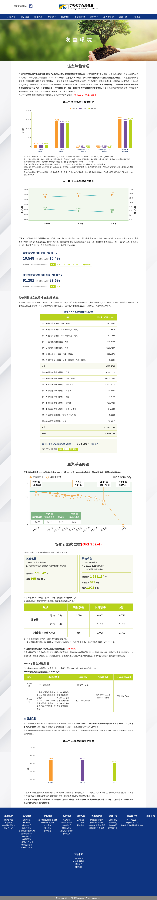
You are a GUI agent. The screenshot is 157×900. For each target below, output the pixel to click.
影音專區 (113, 825)
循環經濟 (66, 834)
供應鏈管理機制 (96, 820)
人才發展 (80, 823)
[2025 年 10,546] (46, 146)
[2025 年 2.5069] (88, 147)
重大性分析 (8, 828)
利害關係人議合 (8, 825)
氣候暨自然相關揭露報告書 (132, 825)
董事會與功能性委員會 (48, 820)
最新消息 (113, 820)
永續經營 (11, 17)
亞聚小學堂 (78, 859)
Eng (25, 6)
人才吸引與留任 (26, 842)
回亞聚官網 (18, 6)
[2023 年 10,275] (35, 146)
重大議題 (25, 17)
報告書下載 (108, 17)
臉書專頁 (113, 823)
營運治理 (38, 17)
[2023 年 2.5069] (77, 147)
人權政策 (80, 820)
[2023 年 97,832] (56, 134)
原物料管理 (26, 828)
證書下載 (123, 17)
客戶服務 (47, 831)
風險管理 (47, 828)
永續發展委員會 (47, 823)
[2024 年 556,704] (82, 770)
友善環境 (52, 17)
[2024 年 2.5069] (83, 147)
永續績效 (8, 823)
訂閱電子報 (113, 828)
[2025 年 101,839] (130, 134)
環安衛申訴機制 (66, 831)
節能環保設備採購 (96, 828)
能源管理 (66, 820)
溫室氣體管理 (66, 823)
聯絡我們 (78, 864)
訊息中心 (94, 17)
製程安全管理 (26, 847)
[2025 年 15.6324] (109, 147)
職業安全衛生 (26, 845)
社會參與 (80, 825)
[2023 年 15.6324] (98, 147)
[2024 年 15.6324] (104, 147)
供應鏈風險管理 (96, 823)
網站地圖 (78, 867)
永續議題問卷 (78, 861)
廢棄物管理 (26, 836)
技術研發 (26, 823)
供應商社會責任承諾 (96, 825)
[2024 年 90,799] (62, 135)
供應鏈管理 (79, 17)
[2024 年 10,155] (41, 146)
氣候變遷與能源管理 (27, 831)
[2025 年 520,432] (114, 772)
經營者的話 (8, 820)
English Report (132, 823)
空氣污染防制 (26, 834)
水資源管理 (26, 839)
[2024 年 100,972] (125, 134)
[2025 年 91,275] (67, 135)
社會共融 (65, 17)
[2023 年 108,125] (119, 133)
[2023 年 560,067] (51, 770)
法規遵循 (47, 825)
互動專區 (136, 17)
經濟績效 (26, 820)
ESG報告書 (132, 820)
